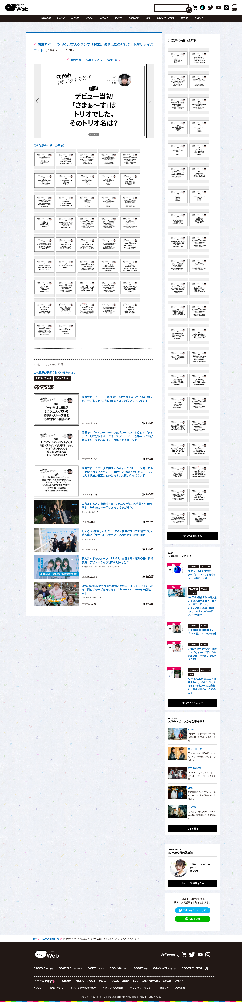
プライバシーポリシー (141, 988)
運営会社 (164, 988)
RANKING (134, 18)
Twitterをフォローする (194, 910)
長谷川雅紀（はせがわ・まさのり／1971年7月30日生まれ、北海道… (202, 795)
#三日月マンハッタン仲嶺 (48, 364)
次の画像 (112, 60)
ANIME (104, 18)
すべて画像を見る (192, 536)
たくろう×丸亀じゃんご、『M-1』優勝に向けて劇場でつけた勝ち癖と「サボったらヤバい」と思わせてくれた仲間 (118, 533)
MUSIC (61, 18)
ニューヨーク (195, 748)
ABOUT (38, 988)
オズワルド (194, 807)
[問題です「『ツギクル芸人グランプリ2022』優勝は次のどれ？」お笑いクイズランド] (44, 159)
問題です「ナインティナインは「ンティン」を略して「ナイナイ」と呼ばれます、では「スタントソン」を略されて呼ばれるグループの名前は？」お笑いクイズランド (117, 436)
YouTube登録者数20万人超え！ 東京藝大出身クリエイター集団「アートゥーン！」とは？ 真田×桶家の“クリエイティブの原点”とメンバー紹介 (202, 606)
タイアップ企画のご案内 (82, 988)
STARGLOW (194, 768)
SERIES (118, 18)
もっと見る (192, 828)
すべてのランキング (192, 703)
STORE (184, 18)
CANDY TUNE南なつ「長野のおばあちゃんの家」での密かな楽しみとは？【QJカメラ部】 (202, 654)
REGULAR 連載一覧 (50, 938)
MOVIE (75, 18)
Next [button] (211, 868)
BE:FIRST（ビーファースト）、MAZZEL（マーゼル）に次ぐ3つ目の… (202, 776)
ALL (148, 18)
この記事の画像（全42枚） (50, 145)
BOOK (126, 981)
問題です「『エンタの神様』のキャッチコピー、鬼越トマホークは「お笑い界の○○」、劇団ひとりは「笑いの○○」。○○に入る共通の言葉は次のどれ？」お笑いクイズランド (117, 471)
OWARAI (46, 18)
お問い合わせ (56, 988)
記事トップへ (94, 60)
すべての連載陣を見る (192, 883)
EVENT (199, 18)
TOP (35, 938)
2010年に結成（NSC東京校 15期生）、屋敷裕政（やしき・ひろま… (202, 756)
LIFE (135, 981)
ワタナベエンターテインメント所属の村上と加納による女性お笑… (202, 737)
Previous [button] (171, 868)
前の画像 (75, 60)
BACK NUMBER (165, 18)
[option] (184, 868)
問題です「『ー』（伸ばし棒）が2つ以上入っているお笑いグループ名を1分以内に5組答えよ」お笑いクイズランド (117, 398)
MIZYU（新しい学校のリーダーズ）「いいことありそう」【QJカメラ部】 (202, 574)
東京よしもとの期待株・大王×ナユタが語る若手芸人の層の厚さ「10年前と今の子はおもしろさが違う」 (117, 505)
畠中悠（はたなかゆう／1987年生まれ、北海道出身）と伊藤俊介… (202, 814)
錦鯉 (190, 787)
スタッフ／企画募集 (112, 988)
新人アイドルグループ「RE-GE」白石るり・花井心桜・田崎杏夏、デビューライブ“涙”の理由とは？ (117, 560)
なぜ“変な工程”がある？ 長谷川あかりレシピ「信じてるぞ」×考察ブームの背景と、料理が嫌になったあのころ (202, 685)
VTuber (90, 18)
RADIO (115, 981)
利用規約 (180, 988)
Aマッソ (192, 729)
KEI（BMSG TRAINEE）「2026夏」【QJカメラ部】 (202, 631)
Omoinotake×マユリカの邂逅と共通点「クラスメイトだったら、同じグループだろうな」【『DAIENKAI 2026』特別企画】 (118, 589)
